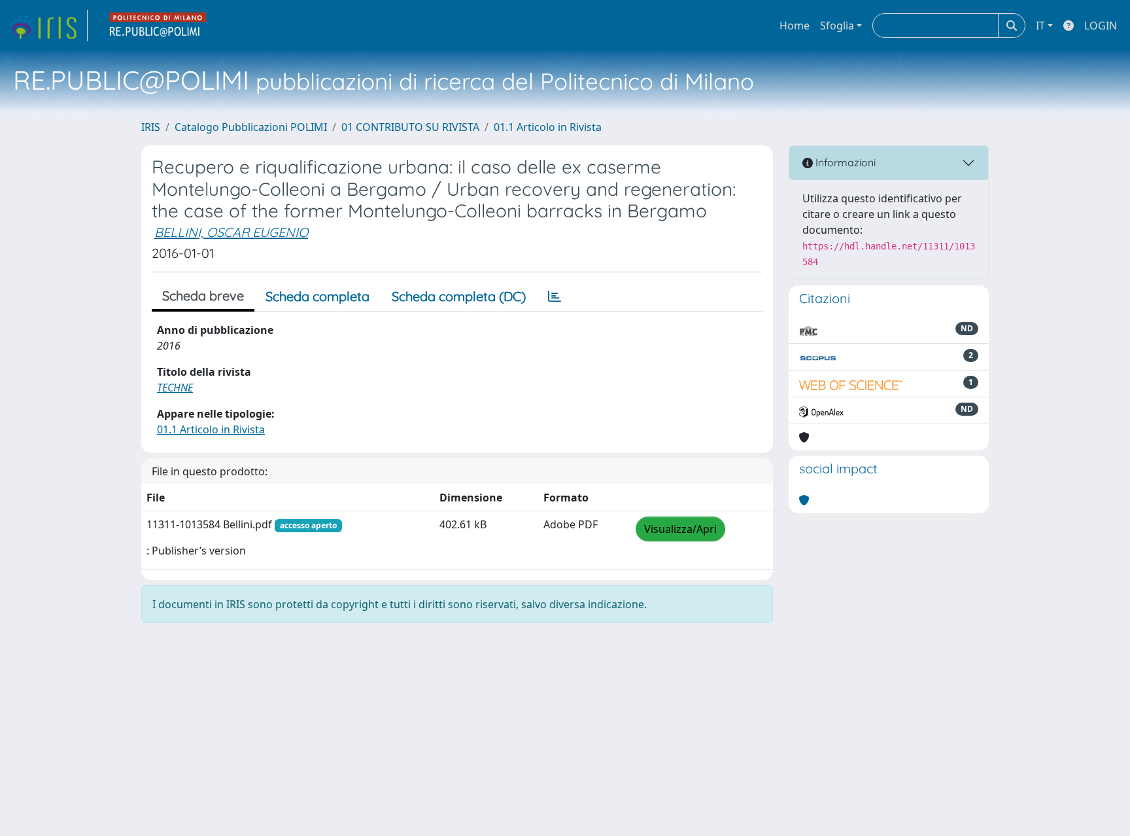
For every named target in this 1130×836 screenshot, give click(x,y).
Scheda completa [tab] (317, 296)
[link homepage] (48, 25)
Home (794, 25)
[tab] (554, 296)
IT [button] (1040, 25)
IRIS (150, 127)
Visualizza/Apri (680, 529)
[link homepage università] (158, 25)
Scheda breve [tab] (203, 295)
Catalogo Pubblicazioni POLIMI (251, 127)
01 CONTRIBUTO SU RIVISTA (410, 127)
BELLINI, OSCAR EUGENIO (231, 232)
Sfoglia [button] (837, 25)
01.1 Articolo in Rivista (548, 127)
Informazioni (844, 162)
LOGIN (1100, 25)
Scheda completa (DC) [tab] (459, 296)
